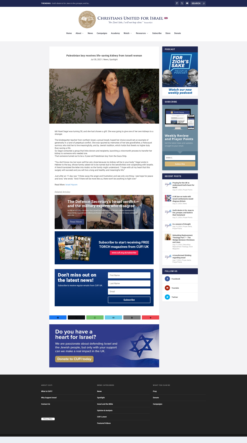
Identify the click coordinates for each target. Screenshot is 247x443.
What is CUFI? (46, 391)
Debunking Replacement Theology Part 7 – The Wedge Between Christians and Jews (184, 238)
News (90, 33)
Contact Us (45, 404)
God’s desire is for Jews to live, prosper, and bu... (71, 3)
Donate (177, 33)
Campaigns (102, 33)
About (78, 33)
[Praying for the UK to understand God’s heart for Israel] (168, 184)
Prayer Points (187, 190)
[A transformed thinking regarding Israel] (168, 257)
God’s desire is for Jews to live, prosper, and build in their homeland (183, 212)
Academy (115, 33)
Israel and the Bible (105, 404)
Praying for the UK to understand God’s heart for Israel (183, 185)
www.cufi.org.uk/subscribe (124, 252)
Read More (76, 221)
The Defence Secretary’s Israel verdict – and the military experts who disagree (103, 203)
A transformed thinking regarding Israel (182, 256)
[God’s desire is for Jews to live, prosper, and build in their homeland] (168, 212)
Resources (141, 33)
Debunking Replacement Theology (181, 246)
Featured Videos (104, 423)
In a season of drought (182, 224)
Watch (126, 33)
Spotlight (113, 59)
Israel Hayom (71, 184)
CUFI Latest (102, 417)
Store (167, 33)
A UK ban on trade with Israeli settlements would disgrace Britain (183, 199)
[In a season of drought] (168, 226)
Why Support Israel (49, 398)
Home (69, 33)
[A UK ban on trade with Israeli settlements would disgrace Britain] (168, 198)
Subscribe (157, 33)
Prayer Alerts (187, 226)
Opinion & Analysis (104, 410)
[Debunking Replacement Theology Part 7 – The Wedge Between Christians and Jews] (168, 237)
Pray (155, 391)
